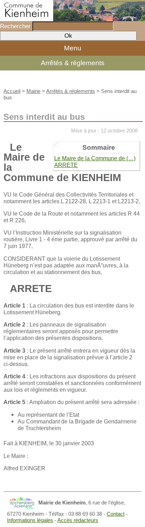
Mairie (33, 91)
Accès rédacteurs (77, 520)
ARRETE (66, 165)
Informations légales (30, 520)
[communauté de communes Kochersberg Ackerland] (22, 503)
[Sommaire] (7, 147)
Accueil (12, 91)
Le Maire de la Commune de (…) (94, 158)
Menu (72, 48)
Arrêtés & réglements (73, 63)
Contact (116, 514)
